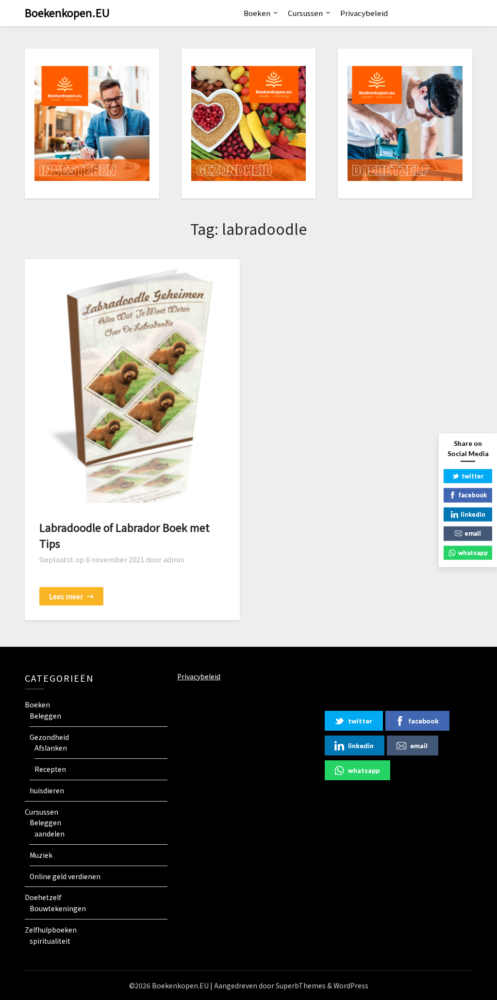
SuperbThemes (301, 985)
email (419, 745)
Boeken (257, 13)
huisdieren (47, 790)
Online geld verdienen (65, 876)
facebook (424, 721)
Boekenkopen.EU (67, 12)
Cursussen (305, 13)
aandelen (49, 833)
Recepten (50, 769)
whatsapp (364, 770)
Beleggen (45, 716)
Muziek (41, 855)
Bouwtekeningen (58, 908)
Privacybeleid (364, 13)
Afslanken (50, 748)
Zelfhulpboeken (51, 929)
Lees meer (71, 596)
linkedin (361, 745)
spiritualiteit (50, 941)
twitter (360, 721)
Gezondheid (49, 737)
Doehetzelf (43, 897)
